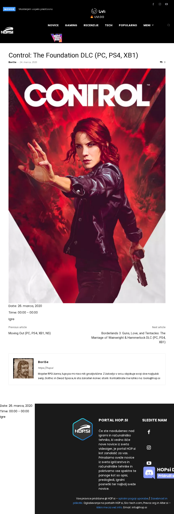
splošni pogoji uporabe (133, 498)
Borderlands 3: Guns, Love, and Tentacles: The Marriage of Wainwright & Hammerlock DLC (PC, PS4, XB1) (128, 337)
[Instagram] (160, 4)
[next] (81, 9)
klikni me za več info (109, 507)
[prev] (74, 9)
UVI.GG (99, 17)
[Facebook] (153, 4)
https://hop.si (45, 368)
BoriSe (12, 62)
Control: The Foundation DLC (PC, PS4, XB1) (73, 55)
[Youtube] (166, 4)
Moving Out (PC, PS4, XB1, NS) (29, 333)
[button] (168, 25)
